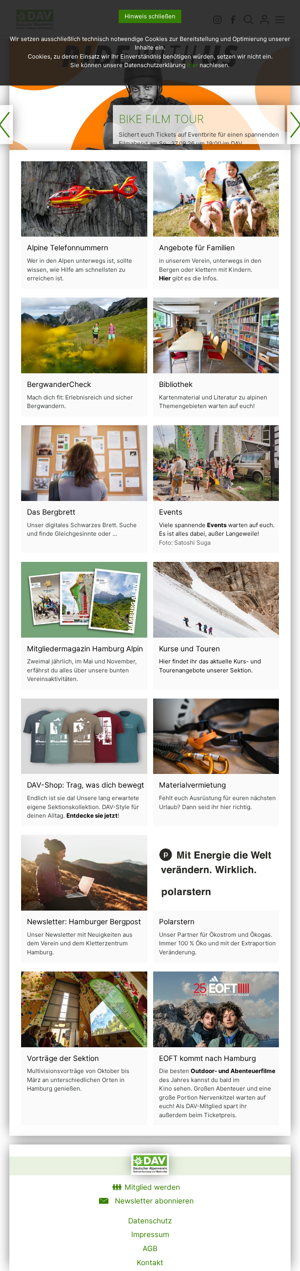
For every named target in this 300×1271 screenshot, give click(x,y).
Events (170, 512)
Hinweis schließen (150, 16)
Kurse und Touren (189, 648)
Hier (165, 278)
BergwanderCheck (59, 384)
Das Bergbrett (51, 512)
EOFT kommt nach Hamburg (207, 1058)
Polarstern (177, 921)
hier (192, 65)
